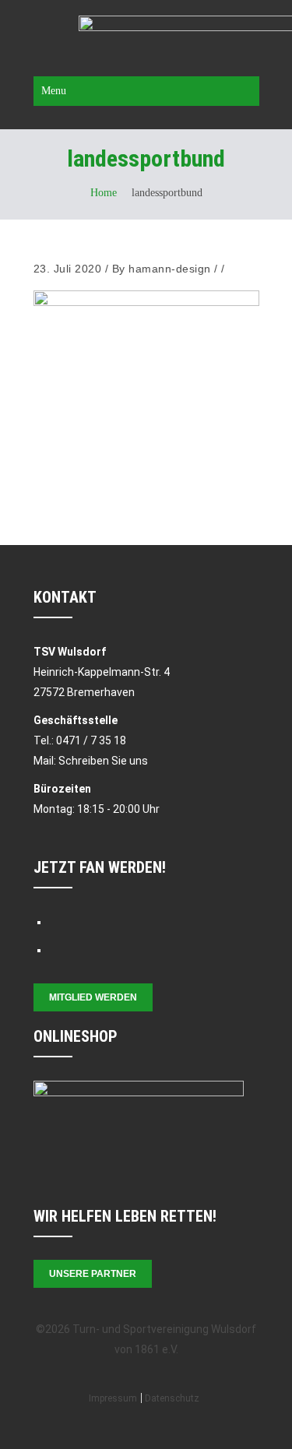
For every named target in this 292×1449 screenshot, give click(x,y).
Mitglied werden (93, 997)
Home (103, 193)
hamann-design (169, 268)
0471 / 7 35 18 (91, 740)
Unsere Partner (92, 1273)
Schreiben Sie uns (103, 760)
